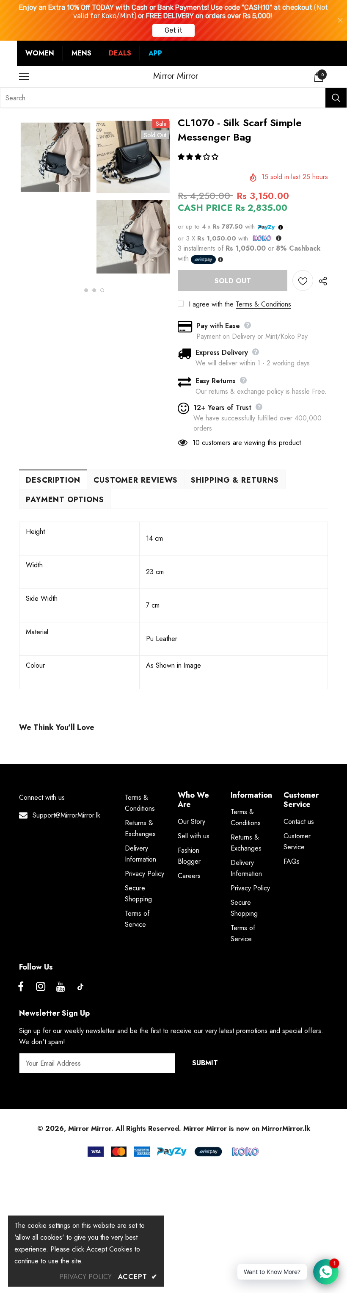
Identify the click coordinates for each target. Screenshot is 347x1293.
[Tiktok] (80, 987)
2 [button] (94, 290)
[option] (55, 159)
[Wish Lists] (302, 280)
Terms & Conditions (263, 304)
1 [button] (86, 290)
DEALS (120, 53)
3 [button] (102, 290)
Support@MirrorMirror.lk (66, 815)
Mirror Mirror (175, 76)
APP (155, 53)
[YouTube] (60, 987)
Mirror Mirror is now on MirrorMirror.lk (246, 1128)
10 (196, 443)
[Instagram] (40, 987)
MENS (81, 53)
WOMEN (39, 53)
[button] (199, 157)
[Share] (320, 280)
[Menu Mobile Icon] (24, 77)
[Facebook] (20, 987)
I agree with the (211, 304)
